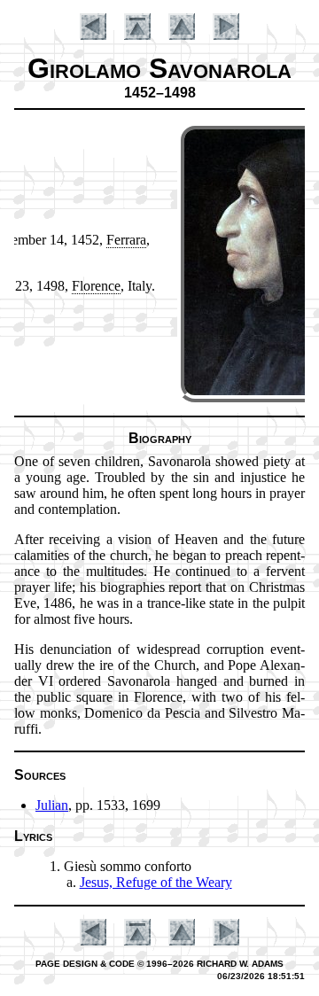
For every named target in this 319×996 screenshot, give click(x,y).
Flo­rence (96, 285)
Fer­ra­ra (126, 239)
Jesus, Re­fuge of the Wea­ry (156, 882)
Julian (51, 805)
